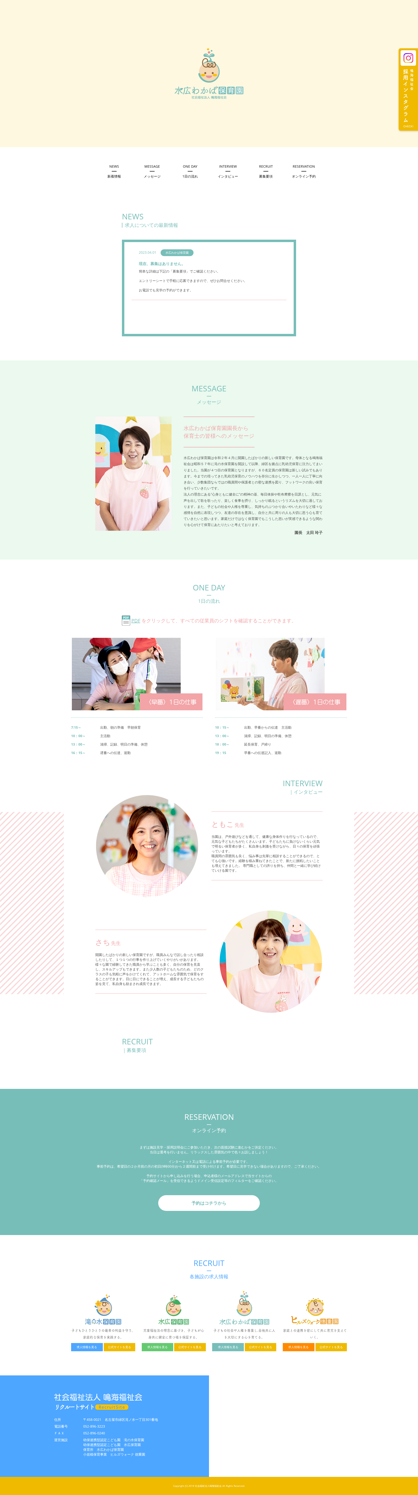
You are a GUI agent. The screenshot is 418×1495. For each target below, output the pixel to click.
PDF (135, 620)
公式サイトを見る (119, 1347)
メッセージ (152, 171)
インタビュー (228, 171)
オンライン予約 (304, 171)
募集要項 (266, 171)
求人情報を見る (87, 1347)
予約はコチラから (209, 1203)
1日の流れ (190, 171)
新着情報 (114, 171)
